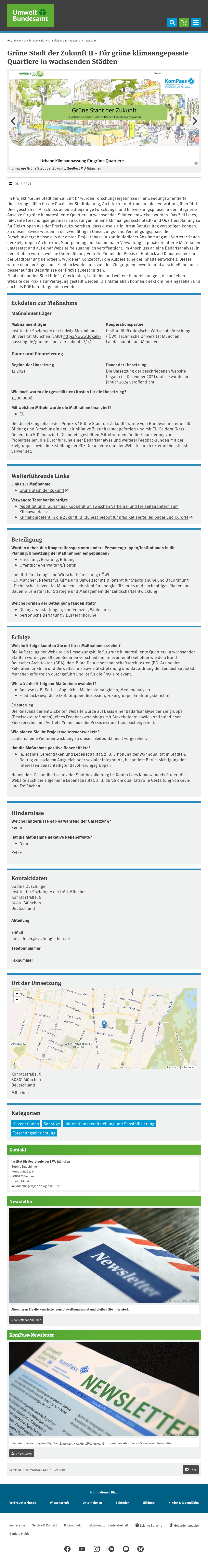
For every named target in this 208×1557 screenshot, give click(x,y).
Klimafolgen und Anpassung (64, 40)
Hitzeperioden (26, 1124)
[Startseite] (30, 15)
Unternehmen (92, 1502)
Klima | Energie (35, 40)
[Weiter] (195, 121)
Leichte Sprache (151, 1525)
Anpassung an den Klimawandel (82, 1443)
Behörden (122, 1502)
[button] (104, 1024)
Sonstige (51, 1124)
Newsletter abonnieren (26, 1320)
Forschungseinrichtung (34, 1133)
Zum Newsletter (21, 1453)
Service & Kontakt (44, 1525)
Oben (193, 1470)
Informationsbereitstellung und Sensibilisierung (109, 1124)
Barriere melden (20, 1533)
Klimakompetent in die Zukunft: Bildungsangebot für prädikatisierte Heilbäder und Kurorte (104, 517)
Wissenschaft (59, 1502)
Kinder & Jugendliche (183, 1502)
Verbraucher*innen (22, 1502)
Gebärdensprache (186, 1525)
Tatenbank (90, 40)
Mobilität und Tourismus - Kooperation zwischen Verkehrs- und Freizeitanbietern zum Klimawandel (99, 508)
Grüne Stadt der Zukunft (42, 490)
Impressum (17, 1525)
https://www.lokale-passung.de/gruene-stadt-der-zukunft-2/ (56, 338)
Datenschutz (72, 1525)
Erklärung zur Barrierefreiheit (108, 1525)
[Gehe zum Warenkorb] (184, 22)
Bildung (149, 1502)
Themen (18, 40)
